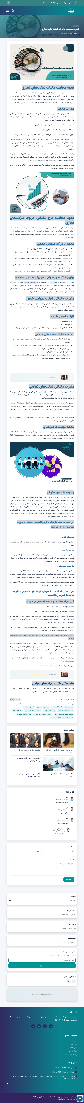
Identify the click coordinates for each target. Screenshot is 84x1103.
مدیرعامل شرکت (17, 711)
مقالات (76, 26)
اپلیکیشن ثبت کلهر (71, 1054)
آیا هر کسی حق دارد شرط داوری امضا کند (34, 377)
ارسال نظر (68, 879)
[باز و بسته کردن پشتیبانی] (80, 1099)
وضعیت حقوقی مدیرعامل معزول (37, 674)
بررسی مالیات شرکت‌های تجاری (42, 714)
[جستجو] (10, 900)
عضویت (42, 965)
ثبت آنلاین (73, 1044)
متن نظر (71, 860)
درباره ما (74, 1040)
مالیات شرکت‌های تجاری (24, 714)
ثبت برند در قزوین (29, 707)
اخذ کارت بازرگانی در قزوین (65, 711)
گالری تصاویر (73, 1047)
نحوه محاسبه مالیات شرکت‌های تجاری (60, 29)
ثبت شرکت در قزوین (43, 707)
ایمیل (38, 851)
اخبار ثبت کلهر (69, 707)
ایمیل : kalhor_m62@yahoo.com (63, 1072)
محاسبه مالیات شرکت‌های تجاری (64, 714)
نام (73, 851)
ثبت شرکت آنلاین (57, 707)
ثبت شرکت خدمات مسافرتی (32, 711)
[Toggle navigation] (7, 11)
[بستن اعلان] (75, 3)
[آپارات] (68, 981)
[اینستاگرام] (74, 981)
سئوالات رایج (73, 1051)
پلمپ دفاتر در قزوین (49, 711)
